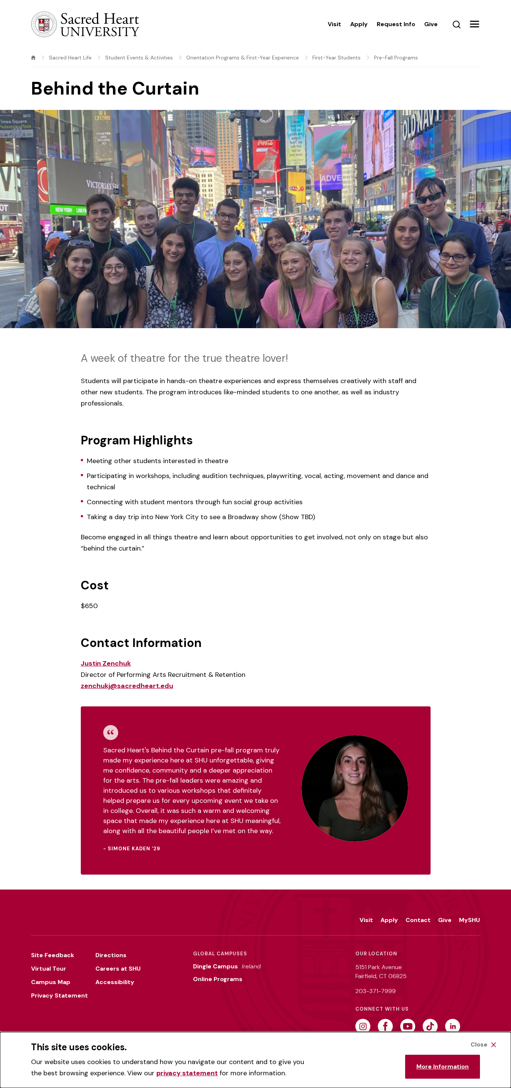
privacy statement (187, 1073)
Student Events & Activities (139, 57)
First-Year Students (336, 57)
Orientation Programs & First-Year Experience (242, 57)
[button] (474, 24)
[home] (33, 57)
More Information (442, 1066)
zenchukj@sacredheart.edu (127, 685)
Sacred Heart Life (70, 57)
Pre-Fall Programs (396, 57)
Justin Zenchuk (106, 663)
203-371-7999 (375, 991)
